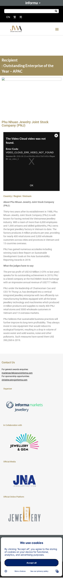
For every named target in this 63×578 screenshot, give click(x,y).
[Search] (56, 11)
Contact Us (8, 362)
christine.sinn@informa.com (14, 380)
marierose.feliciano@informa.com (17, 373)
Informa (31, 3)
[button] (57, 29)
